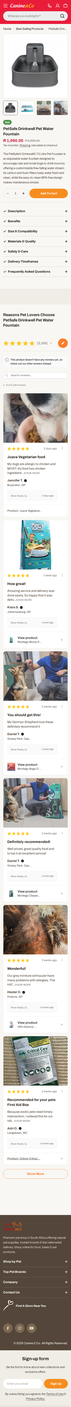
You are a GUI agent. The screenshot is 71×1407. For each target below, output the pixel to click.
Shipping (25, 145)
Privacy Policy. (35, 1398)
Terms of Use (55, 1394)
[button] (51, 343)
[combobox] (35, 16)
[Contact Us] (49, 5)
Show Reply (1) (19, 495)
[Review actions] (62, 448)
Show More (32, 473)
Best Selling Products (30, 28)
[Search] (62, 16)
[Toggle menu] (5, 5)
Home (7, 28)
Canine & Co (32, 1343)
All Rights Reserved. (55, 1343)
